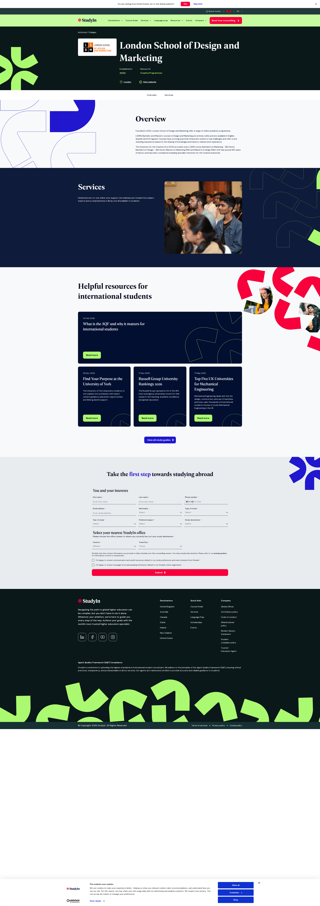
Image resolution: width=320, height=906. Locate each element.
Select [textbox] (142, 512)
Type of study (191, 508)
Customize (234, 892)
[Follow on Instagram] (113, 637)
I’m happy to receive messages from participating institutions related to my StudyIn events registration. (139, 565)
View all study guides (159, 439)
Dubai (162, 622)
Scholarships (196, 622)
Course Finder (196, 606)
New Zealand (166, 633)
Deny (236, 900)
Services (144, 20)
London (127, 82)
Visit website (149, 82)
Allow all (236, 885)
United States (166, 638)
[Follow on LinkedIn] (82, 637)
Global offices (227, 606)
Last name (144, 497)
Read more (92, 355)
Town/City (144, 542)
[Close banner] (259, 883)
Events (189, 20)
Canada (163, 617)
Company (199, 20)
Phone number (191, 497)
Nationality (144, 508)
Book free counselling (223, 20)
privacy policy (220, 553)
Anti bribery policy (229, 612)
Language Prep (197, 617)
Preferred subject (147, 520)
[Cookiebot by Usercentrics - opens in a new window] (73, 901)
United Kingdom (167, 606)
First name (98, 497)
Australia (164, 612)
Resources (175, 20)
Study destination (193, 520)
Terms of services (200, 725)
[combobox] (189, 501)
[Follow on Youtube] (102, 637)
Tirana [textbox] (142, 546)
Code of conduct (229, 617)
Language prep (161, 20)
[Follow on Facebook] (92, 637)
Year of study (99, 520)
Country (97, 542)
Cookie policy (236, 725)
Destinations (114, 20)
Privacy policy (218, 725)
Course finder (132, 20)
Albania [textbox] (96, 546)
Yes (185, 4)
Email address (99, 508)
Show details (95, 901)
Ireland (163, 627)
